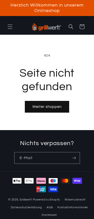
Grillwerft (26, 199)
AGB (50, 207)
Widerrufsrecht (75, 199)
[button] (10, 26)
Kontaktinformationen (72, 207)
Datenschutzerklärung (26, 207)
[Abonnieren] (74, 158)
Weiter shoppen (47, 107)
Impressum (49, 215)
